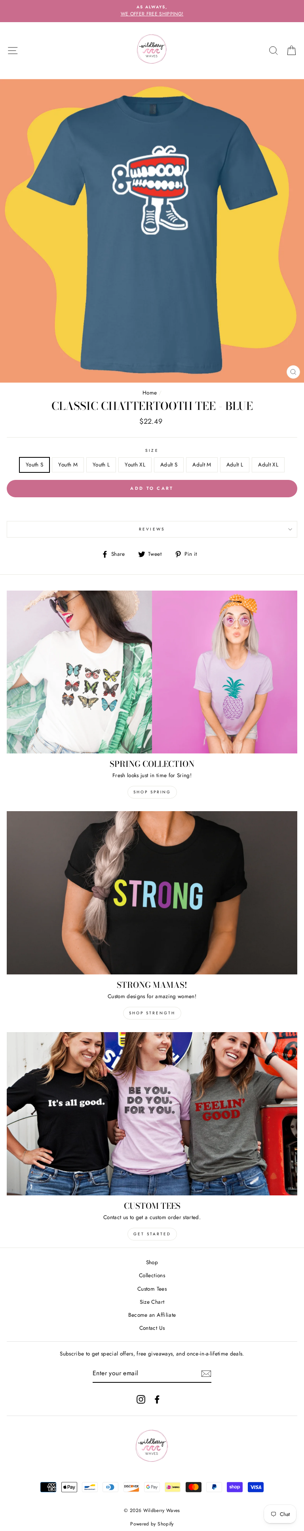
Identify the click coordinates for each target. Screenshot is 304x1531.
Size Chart (152, 1302)
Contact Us (152, 1328)
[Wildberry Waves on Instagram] (141, 1399)
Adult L (234, 464)
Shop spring (152, 792)
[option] (152, 11)
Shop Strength (152, 1013)
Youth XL (135, 464)
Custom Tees (152, 1289)
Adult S (168, 464)
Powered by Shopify (151, 1523)
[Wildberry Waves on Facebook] (157, 1399)
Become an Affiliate (152, 1315)
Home (149, 392)
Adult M (201, 464)
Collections (152, 1275)
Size (151, 450)
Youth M (67, 464)
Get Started (152, 1234)
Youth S (34, 464)
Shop (152, 1262)
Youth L (101, 464)
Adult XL (268, 464)
